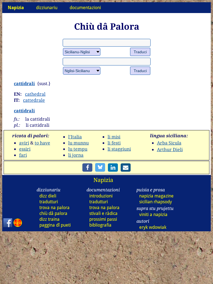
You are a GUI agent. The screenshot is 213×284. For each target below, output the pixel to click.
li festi (114, 143)
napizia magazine (156, 196)
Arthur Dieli (170, 149)
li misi (114, 137)
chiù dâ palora (53, 213)
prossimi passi (103, 219)
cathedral (35, 94)
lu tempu (77, 149)
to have (42, 143)
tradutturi (48, 201)
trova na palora (54, 207)
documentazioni (85, 7)
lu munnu (78, 143)
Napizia (103, 180)
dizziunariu (46, 7)
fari (23, 155)
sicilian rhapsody (155, 201)
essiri (25, 149)
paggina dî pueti (55, 225)
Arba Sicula (169, 143)
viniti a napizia (153, 214)
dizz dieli (47, 196)
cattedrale (34, 100)
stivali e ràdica (103, 213)
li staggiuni (119, 149)
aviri (24, 143)
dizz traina (49, 219)
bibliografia (100, 225)
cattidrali (24, 83)
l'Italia (75, 137)
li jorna (75, 155)
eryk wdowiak (152, 227)
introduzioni (101, 196)
